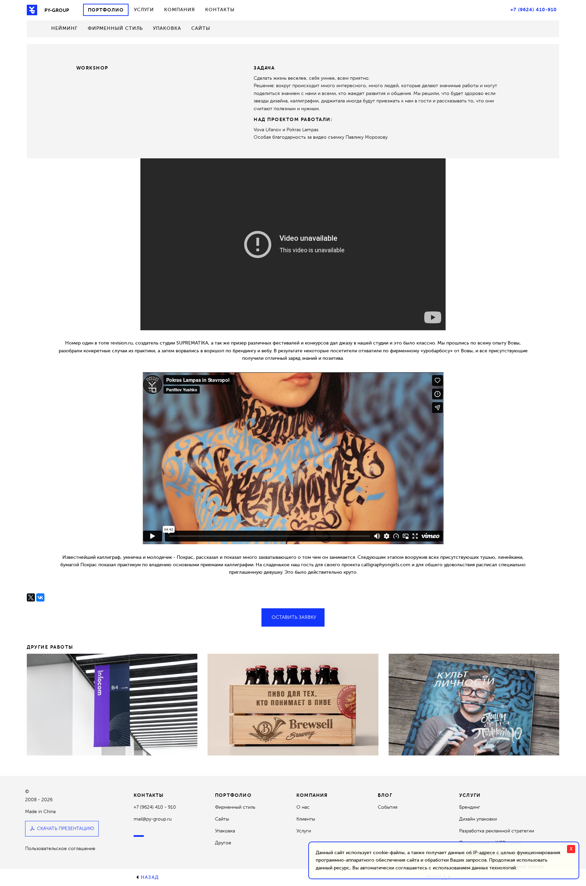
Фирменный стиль (115, 28)
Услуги (144, 9)
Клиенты (305, 819)
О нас (303, 807)
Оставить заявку (294, 617)
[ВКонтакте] (40, 597)
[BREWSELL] (293, 704)
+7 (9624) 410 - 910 (155, 807)
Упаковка (167, 28)
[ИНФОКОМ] (112, 704)
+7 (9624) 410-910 (533, 9)
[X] (31, 597)
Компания (179, 9)
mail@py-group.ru (153, 819)
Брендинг (469, 807)
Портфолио (106, 10)
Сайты (200, 28)
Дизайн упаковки (478, 819)
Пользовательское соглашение (60, 848)
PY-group (56, 10)
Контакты (220, 9)
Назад (150, 877)
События (387, 807)
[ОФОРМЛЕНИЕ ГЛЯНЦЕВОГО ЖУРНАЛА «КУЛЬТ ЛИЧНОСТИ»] (474, 704)
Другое (223, 842)
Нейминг (64, 28)
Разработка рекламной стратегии (496, 830)
